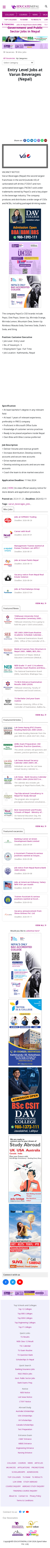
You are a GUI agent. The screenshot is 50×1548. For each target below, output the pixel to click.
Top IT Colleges (25, 1327)
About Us (13, 1496)
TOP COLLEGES (10, 19)
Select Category (11, 62)
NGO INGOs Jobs (25, 1373)
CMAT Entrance (25, 1439)
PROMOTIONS (38, 1467)
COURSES (22, 1463)
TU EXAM (24, 19)
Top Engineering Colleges (25, 1322)
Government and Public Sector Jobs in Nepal (25, 29)
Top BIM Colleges (25, 1318)
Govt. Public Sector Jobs (25, 1378)
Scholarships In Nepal (25, 1359)
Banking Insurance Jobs (25, 1369)
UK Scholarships (25, 1420)
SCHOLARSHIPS (18, 1472)
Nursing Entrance (25, 1452)
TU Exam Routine (25, 1350)
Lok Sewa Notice (25, 1397)
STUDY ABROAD (30, 1482)
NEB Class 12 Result (25, 1341)
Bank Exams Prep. (25, 1382)
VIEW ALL (40, 603)
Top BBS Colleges (25, 1313)
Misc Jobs (22, 52)
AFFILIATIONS (24, 1467)
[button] (4, 7)
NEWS (30, 1463)
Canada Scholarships (25, 1425)
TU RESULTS (36, 19)
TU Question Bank (25, 1355)
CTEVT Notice (25, 1401)
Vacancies (10, 52)
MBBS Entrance (25, 1443)
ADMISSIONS (32, 1472)
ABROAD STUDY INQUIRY (33, 1486)
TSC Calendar (25, 1346)
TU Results (25, 1337)
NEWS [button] (35, 14)
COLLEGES (11, 1463)
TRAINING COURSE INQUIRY (25, 1491)
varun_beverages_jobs (19, 504)
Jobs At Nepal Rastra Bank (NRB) (29, 24)
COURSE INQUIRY (13, 1486)
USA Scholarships (25, 1415)
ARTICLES (39, 1463)
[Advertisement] (25, 111)
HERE (10, 488)
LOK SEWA (17, 1482)
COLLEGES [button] (9, 14)
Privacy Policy (35, 1496)
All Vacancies (9, 58)
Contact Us (23, 1496)
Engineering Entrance (25, 1448)
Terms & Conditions (25, 1500)
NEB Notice (25, 1392)
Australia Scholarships (25, 1411)
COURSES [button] (23, 14)
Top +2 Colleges (25, 1309)
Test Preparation (25, 1429)
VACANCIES (11, 1467)
